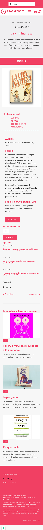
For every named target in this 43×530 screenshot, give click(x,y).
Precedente (9, 294)
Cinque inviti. (11, 447)
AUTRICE (15, 118)
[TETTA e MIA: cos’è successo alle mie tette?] (21, 314)
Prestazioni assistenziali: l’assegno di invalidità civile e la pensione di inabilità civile (21, 274)
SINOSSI (14, 121)
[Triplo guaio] (21, 366)
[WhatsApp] (7, 287)
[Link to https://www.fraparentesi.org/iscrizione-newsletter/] (35, 11)
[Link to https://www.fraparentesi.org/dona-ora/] (40, 11)
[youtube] (8, 479)
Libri (5, 340)
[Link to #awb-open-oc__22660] (29, 11)
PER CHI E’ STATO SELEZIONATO (18, 125)
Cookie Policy (36, 520)
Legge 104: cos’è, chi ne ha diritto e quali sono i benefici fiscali (19, 262)
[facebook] (4, 479)
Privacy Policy (27, 520)
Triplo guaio (10, 397)
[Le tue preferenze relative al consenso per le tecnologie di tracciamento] (3, 528)
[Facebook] (3, 287)
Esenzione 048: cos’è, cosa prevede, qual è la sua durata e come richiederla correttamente (20, 250)
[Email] (10, 287)
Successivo (33, 294)
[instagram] (11, 479)
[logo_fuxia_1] (13, 10)
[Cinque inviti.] (21, 416)
